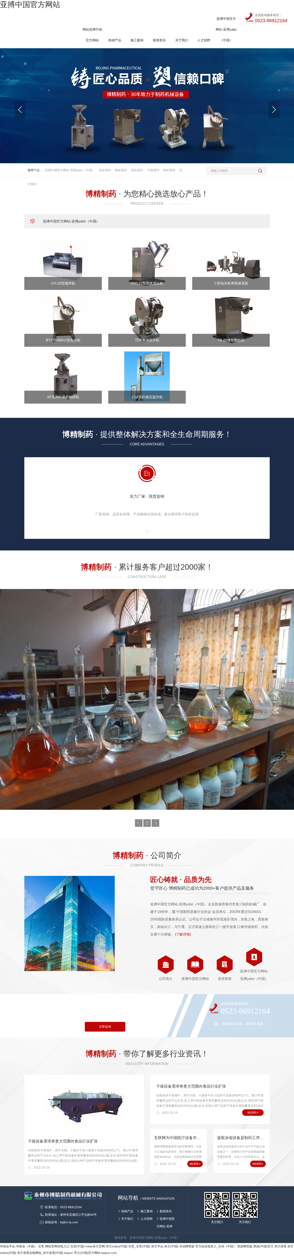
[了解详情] (183, 934)
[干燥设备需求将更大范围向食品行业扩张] (84, 1105)
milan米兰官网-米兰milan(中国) (106, 1246)
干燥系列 (153, 170)
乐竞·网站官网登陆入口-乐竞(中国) (61, 1246)
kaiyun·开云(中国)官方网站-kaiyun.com (90, 1252)
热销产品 (127, 1211)
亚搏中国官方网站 (30, 4)
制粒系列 (121, 170)
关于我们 (127, 1218)
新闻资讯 (166, 1211)
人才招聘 (147, 1218)
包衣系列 (105, 170)
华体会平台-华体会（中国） (18, 1246)
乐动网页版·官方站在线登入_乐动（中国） (207, 1246)
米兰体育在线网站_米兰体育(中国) (40, 1252)
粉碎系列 (169, 170)
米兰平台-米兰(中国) (164, 1246)
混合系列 (137, 170)
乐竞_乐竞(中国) (139, 1246)
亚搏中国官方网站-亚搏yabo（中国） (70, 170)
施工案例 (147, 1211)
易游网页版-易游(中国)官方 (255, 1246)
